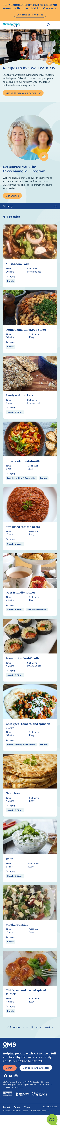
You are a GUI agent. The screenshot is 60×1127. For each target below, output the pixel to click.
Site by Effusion (50, 1106)
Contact (6, 1107)
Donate (10, 1067)
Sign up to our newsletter (36, 1067)
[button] (13, 1027)
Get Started (12, 195)
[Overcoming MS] (11, 25)
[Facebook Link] (5, 1075)
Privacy (17, 1107)
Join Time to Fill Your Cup (30, 14)
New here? (52, 1119)
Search (48, 25)
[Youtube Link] (10, 1075)
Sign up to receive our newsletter (23, 92)
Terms (27, 1107)
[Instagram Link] (16, 1075)
